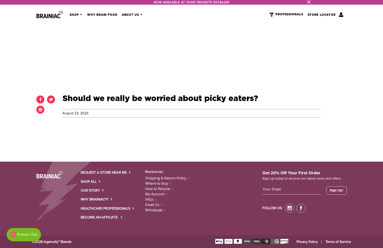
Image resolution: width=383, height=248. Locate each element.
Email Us (152, 204)
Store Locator (322, 15)
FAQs (149, 199)
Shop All (89, 181)
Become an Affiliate (100, 217)
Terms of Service (338, 242)
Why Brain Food (102, 15)
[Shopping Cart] (341, 14)
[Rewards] (24, 234)
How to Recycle (157, 188)
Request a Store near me (104, 172)
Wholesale (153, 210)
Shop (75, 15)
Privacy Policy (307, 242)
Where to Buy (156, 183)
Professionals (289, 14)
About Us (131, 15)
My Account (154, 194)
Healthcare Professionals (105, 208)
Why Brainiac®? (94, 199)
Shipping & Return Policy (165, 178)
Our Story (90, 190)
